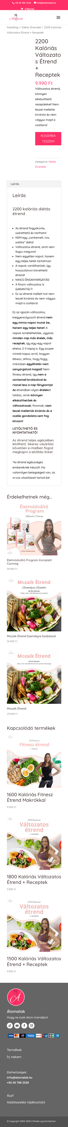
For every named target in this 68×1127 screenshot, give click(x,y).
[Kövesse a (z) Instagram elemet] (31, 1025)
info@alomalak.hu (19, 1077)
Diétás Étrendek (31, 27)
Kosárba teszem (48, 138)
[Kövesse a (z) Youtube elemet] (17, 1025)
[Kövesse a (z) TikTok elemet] (10, 1025)
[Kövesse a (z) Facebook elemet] (24, 1025)
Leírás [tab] (15, 184)
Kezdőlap (13, 27)
